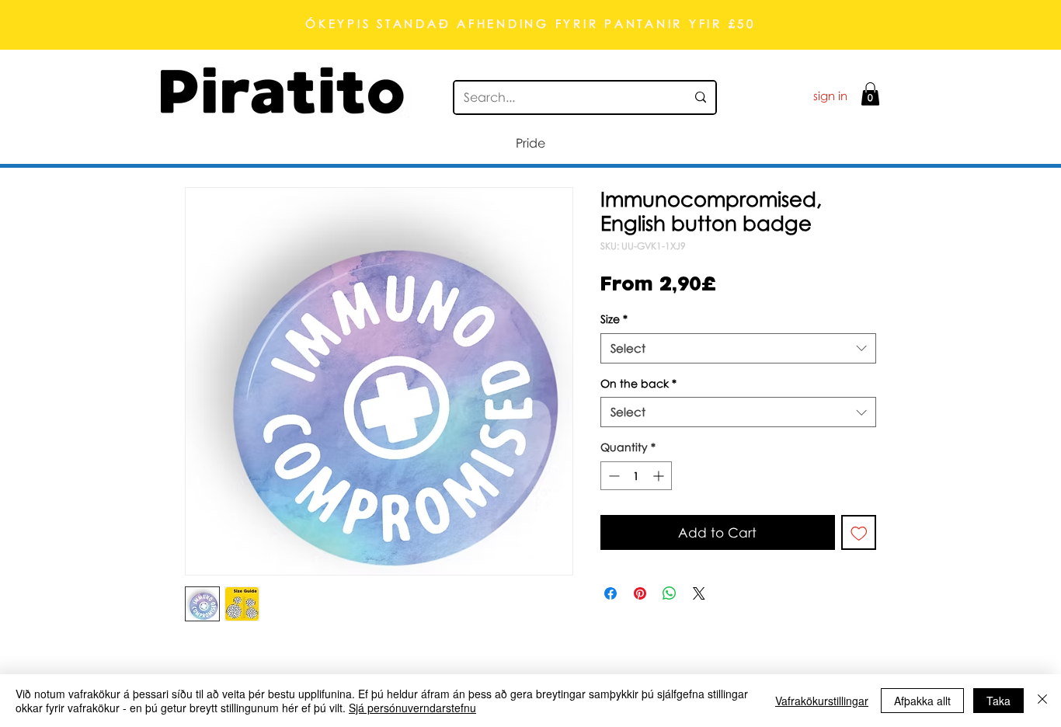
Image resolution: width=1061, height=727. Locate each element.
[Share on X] (699, 593)
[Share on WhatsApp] (669, 593)
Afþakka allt (922, 700)
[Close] (1042, 701)
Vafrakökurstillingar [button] (821, 700)
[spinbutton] (636, 475)
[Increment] (660, 475)
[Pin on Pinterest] (640, 593)
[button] (870, 94)
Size (614, 318)
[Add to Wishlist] (859, 533)
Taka (998, 700)
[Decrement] (612, 475)
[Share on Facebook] (610, 593)
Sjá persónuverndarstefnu (412, 707)
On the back (638, 383)
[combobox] (738, 348)
